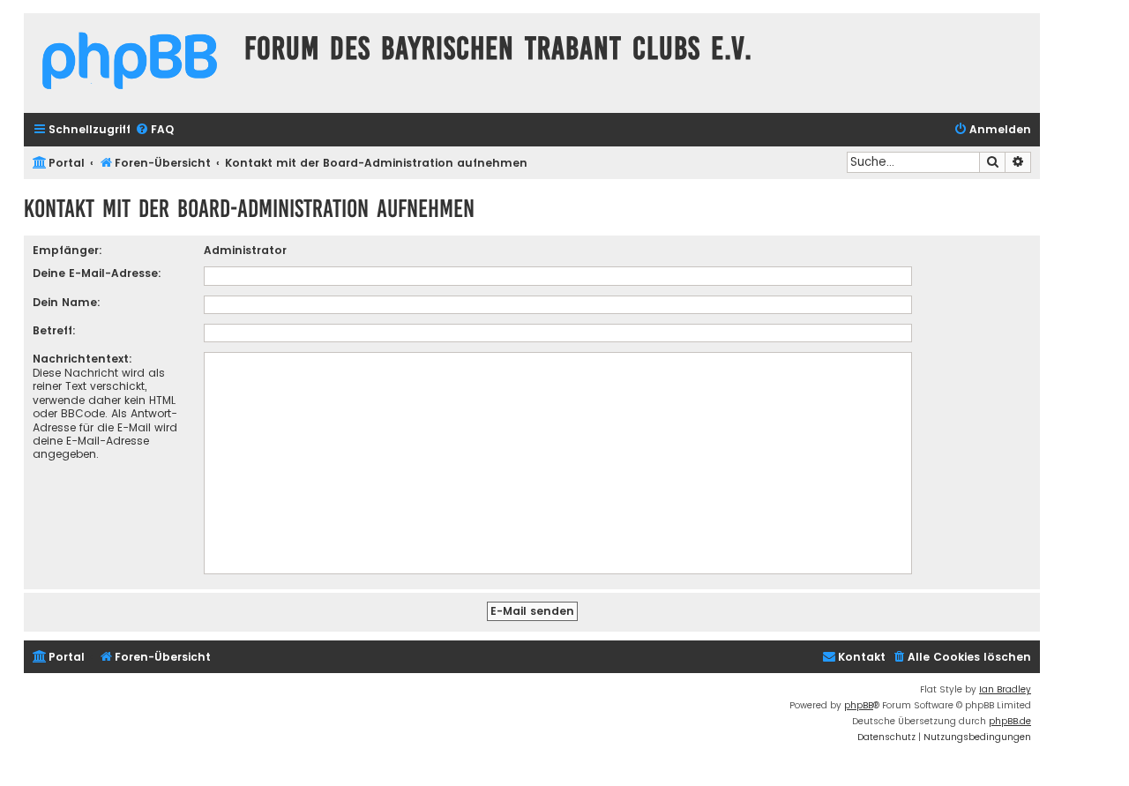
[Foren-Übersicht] (129, 63)
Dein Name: (67, 302)
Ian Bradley (1005, 689)
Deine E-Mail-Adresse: (97, 273)
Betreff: (54, 330)
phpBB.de (1010, 721)
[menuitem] (154, 130)
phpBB (858, 705)
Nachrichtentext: (82, 358)
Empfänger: (67, 250)
